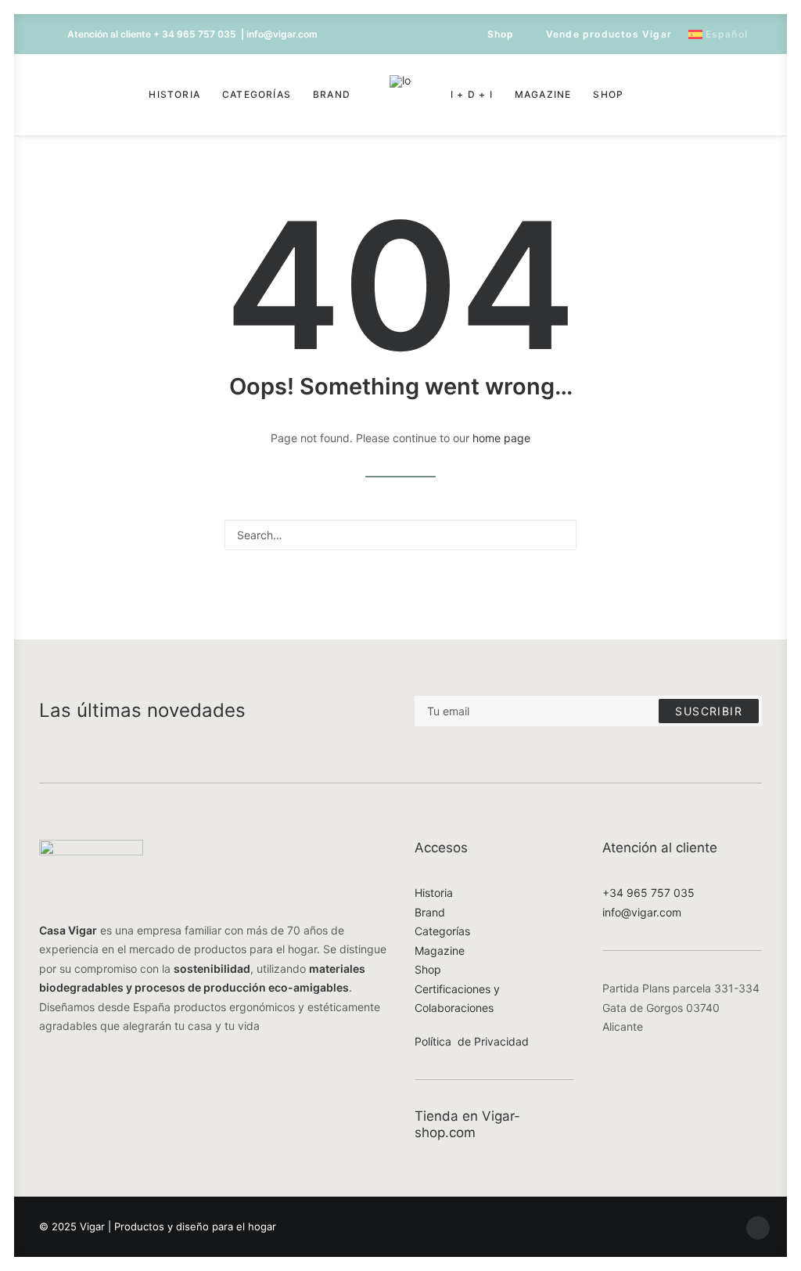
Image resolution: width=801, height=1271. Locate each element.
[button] (77, 94)
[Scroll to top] (758, 1226)
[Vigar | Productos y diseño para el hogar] (400, 94)
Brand (331, 94)
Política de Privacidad (472, 1041)
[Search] (400, 535)
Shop (501, 34)
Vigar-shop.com (467, 1124)
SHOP (608, 94)
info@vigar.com (641, 912)
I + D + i (472, 94)
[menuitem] (493, 34)
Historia (174, 94)
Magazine (543, 94)
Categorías (256, 94)
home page (501, 438)
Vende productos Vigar (609, 34)
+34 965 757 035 (648, 892)
